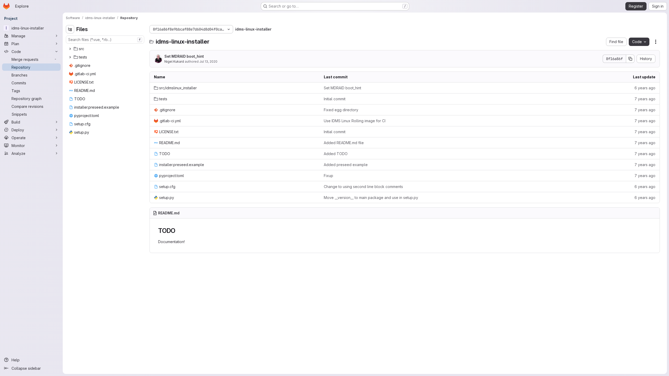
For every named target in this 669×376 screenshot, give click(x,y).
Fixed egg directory (341, 110)
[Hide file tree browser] (70, 29)
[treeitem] (105, 49)
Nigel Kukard (174, 61)
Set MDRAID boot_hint (184, 56)
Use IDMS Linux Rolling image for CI (354, 121)
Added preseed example (346, 164)
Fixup (328, 175)
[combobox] (105, 40)
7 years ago (645, 99)
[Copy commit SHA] (630, 59)
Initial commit (334, 99)
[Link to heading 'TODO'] (178, 230)
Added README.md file (344, 142)
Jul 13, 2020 (208, 61)
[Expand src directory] (70, 49)
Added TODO (336, 153)
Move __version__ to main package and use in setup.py (371, 197)
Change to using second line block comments (363, 186)
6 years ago (645, 88)
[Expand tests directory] (70, 57)
